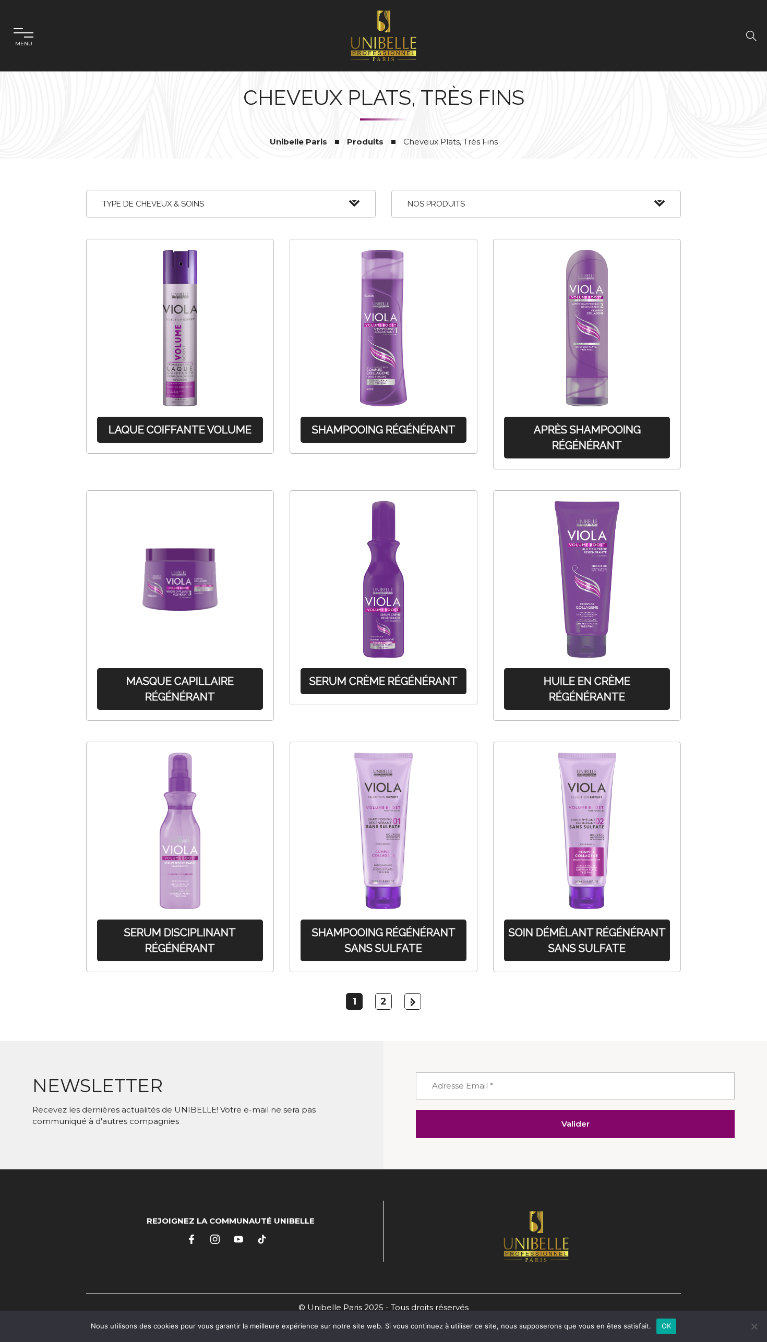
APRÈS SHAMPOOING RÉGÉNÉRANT (587, 438)
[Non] (754, 1326)
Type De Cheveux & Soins (153, 204)
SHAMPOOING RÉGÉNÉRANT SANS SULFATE (384, 940)
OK (667, 1326)
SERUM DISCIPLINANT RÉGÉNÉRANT (180, 940)
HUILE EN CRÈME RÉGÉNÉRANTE (587, 689)
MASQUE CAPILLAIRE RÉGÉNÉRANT (180, 689)
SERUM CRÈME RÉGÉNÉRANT (383, 681)
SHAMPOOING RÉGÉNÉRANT (384, 430)
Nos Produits (436, 204)
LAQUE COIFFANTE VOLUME (180, 430)
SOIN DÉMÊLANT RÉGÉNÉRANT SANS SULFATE (587, 940)
